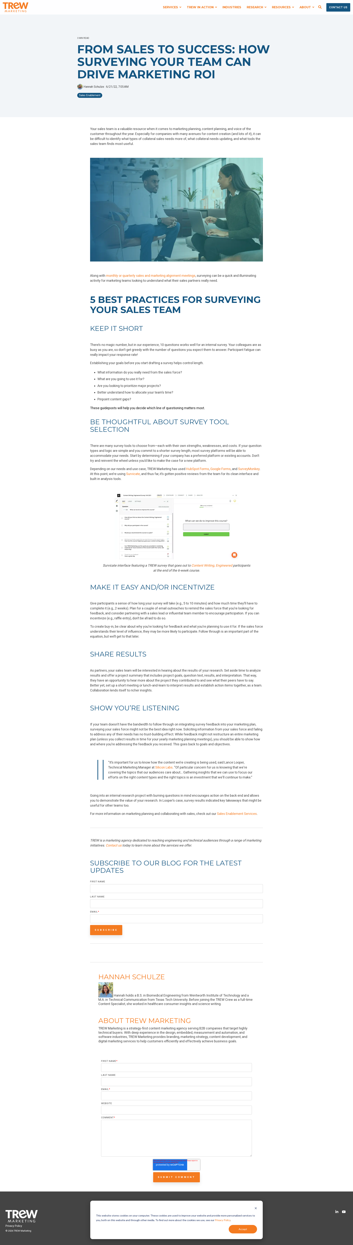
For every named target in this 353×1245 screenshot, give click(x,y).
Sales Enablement (89, 95)
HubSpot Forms (197, 469)
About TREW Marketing (144, 1020)
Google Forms (220, 469)
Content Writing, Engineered (211, 565)
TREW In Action (201, 7)
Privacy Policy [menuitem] (14, 1226)
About (305, 7)
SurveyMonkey (249, 469)
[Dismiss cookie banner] (255, 1208)
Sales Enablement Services (237, 814)
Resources (282, 7)
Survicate (133, 474)
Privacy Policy (222, 1220)
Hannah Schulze (94, 86)
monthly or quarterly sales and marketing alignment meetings (150, 276)
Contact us (114, 845)
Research (255, 7)
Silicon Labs (164, 767)
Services (171, 7)
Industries (231, 7)
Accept (243, 1229)
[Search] (320, 7)
